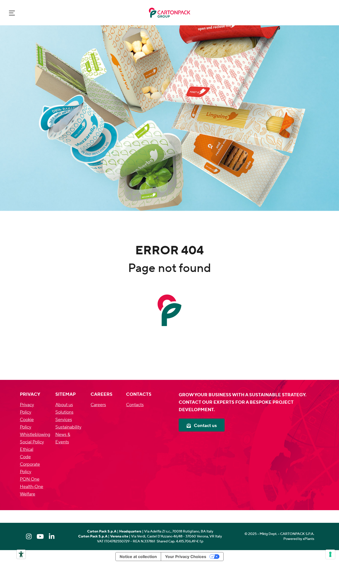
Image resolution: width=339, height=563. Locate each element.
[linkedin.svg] (52, 536)
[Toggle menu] (12, 13)
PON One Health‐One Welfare (31, 486)
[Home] (169, 13)
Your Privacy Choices (185, 556)
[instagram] (29, 536)
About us (64, 405)
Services (63, 420)
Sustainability (68, 427)
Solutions (64, 412)
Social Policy (32, 442)
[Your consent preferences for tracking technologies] (330, 554)
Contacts (135, 405)
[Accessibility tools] (21, 554)
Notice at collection (138, 556)
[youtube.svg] (40, 536)
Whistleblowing (35, 434)
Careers (98, 405)
